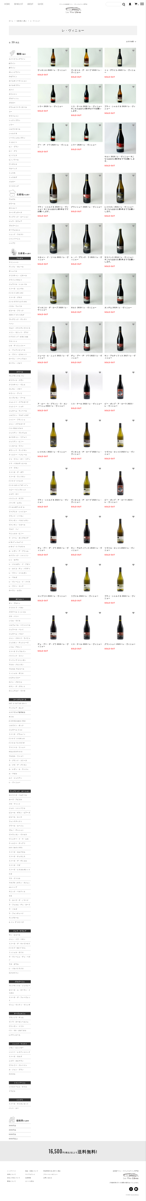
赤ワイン (12, 68)
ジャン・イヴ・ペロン (17, 939)
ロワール (12, 204)
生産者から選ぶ (22, 21)
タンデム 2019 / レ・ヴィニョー (118, 307)
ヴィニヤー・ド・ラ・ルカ (19, 839)
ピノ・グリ (13, 151)
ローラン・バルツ (15, 363)
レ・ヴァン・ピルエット (18, 354)
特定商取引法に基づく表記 (52, 1171)
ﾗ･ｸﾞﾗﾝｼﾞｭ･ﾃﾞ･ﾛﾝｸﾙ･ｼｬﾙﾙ (18, 337)
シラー (11, 125)
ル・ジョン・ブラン (16, 1069)
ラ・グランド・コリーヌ (18, 760)
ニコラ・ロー (14, 494)
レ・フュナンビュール (17, 350)
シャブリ (12, 243)
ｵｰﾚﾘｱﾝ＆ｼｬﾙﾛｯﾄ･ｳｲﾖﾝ (17, 721)
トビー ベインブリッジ (17, 490)
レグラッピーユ (14, 1035)
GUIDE (40, 4)
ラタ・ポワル (14, 964)
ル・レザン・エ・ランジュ (19, 769)
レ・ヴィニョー (35, 21)
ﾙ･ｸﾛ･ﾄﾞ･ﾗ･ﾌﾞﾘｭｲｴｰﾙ (17, 547)
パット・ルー (14, 1108)
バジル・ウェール (15, 306)
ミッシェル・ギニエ (16, 673)
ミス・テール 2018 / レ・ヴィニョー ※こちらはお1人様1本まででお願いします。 (86, 108)
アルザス (12, 199)
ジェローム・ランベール (18, 411)
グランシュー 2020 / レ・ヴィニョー (86, 207)
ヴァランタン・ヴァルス (18, 834)
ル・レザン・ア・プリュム (19, 551)
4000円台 (12, 1130)
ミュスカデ (13, 177)
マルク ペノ (14, 529)
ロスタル (12, 1074)
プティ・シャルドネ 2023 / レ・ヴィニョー (53, 501)
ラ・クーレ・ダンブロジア (19, 538)
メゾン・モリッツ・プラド (19, 332)
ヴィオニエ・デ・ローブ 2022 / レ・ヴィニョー (86, 453)
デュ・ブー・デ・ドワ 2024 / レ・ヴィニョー (53, 645)
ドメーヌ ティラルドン (17, 651)
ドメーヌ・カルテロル (17, 852)
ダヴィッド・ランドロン (18, 450)
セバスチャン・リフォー (18, 437)
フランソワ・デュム (16, 1017)
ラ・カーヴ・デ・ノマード (19, 900)
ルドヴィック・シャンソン (19, 555)
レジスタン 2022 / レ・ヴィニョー (52, 452)
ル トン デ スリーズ (16, 922)
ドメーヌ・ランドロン (17, 476)
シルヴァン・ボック (16, 725)
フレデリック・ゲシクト (18, 319)
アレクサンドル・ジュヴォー (19, 985)
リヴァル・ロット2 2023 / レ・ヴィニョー (120, 453)
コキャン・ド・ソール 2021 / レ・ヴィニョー (53, 258)
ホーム (11, 21)
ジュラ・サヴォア (15, 221)
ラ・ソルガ (13, 909)
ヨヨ (10, 896)
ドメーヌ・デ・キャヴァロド (19, 943)
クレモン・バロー (15, 389)
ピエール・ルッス (15, 817)
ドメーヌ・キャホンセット (19, 1104)
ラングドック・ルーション (19, 217)
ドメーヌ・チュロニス (17, 856)
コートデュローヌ (15, 212)
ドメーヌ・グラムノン (17, 734)
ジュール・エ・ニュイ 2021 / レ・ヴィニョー (53, 357)
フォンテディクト (15, 821)
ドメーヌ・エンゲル (16, 288)
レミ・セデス (14, 560)
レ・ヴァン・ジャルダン (18, 573)
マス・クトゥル (14, 878)
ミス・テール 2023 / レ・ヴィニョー (86, 644)
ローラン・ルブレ (15, 590)
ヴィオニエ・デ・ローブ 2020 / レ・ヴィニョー (53, 309)
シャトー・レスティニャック (19, 1052)
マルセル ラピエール (16, 669)
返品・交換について (31, 1171)
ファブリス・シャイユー (18, 511)
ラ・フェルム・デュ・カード (19, 904)
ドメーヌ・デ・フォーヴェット (19, 998)
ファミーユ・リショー (17, 747)
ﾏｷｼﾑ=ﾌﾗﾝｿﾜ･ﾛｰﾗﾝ (15, 752)
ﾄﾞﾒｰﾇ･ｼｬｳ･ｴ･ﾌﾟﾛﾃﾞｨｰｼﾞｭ (18, 485)
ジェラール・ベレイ (16, 629)
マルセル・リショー (16, 756)
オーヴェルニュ (14, 230)
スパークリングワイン (17, 59)
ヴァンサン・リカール (17, 525)
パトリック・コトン (16, 656)
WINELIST (18, 4)
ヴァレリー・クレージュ (18, 1065)
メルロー (12, 182)
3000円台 (12, 1125)
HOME (7, 4)
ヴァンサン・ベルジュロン (19, 520)
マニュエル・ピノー (16, 533)
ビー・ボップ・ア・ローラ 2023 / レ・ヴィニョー (119, 405)
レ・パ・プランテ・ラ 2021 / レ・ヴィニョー (86, 258)
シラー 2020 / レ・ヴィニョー (83, 145)
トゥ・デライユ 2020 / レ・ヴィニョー (120, 71)
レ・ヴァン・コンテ (16, 586)
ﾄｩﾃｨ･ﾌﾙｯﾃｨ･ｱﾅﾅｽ (15, 848)
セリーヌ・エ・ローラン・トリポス (19, 991)
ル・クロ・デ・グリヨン (18, 765)
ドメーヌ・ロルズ (15, 1056)
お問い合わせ (47, 1178)
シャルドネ (13, 133)
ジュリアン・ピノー (16, 441)
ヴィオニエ (13, 164)
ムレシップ (13, 887)
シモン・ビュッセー (16, 1048)
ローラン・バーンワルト (18, 359)
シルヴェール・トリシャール (19, 625)
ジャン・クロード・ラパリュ (19, 638)
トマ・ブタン (14, 468)
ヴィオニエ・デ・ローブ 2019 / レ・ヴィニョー (86, 71)
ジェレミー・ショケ (16, 406)
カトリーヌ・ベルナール (18, 795)
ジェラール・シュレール (18, 284)
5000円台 (12, 1134)
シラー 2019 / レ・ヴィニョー (50, 106)
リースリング (14, 186)
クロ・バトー (14, 616)
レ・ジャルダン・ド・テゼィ (19, 564)
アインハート (14, 262)
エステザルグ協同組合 (17, 712)
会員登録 (28, 1178)
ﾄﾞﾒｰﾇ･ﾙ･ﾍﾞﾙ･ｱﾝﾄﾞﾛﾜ (17, 743)
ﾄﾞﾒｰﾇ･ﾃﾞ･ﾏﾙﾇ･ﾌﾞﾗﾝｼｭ (17, 948)
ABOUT (30, 4)
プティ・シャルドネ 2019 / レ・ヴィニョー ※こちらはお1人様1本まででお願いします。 (53, 209)
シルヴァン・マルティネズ (19, 415)
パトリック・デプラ (16, 498)
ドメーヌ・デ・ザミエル (18, 861)
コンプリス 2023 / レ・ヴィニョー (52, 596)
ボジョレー (13, 208)
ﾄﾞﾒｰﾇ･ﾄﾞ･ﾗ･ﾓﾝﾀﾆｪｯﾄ (17, 738)
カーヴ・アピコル (15, 799)
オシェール (13, 271)
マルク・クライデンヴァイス (19, 328)
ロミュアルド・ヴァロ (17, 691)
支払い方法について (13, 1178)
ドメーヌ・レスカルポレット (19, 869)
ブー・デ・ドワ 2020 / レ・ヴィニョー (53, 146)
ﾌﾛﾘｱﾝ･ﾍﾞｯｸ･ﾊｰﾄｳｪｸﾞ (17, 315)
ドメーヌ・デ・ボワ (16, 472)
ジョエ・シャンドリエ (17, 808)
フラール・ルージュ (16, 826)
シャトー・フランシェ (17, 419)
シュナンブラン (14, 120)
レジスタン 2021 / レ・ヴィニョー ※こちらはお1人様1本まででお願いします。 (120, 209)
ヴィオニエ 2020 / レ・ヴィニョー (52, 70)
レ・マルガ (13, 577)
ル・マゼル (13, 773)
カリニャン (13, 94)
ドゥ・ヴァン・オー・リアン (19, 459)
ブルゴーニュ (14, 225)
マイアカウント (30, 1174)
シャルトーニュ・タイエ (18, 1087)
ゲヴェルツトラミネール (18, 107)
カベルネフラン (14, 85)
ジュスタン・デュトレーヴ (19, 642)
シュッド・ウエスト (16, 234)
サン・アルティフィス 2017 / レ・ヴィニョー (120, 357)
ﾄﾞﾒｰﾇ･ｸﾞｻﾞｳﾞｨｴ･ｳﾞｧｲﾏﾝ (18, 302)
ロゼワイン (13, 76)
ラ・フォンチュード (16, 913)
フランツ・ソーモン (16, 516)
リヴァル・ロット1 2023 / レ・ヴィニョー (120, 549)
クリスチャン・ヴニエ (17, 384)
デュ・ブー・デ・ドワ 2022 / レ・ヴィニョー (86, 357)
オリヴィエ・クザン (16, 380)
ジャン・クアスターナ (17, 424)
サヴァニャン (14, 116)
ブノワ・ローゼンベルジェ (19, 1022)
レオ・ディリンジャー (17, 345)
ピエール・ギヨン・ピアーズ (19, 812)
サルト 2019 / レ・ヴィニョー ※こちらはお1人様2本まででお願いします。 (120, 159)
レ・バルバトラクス (16, 968)
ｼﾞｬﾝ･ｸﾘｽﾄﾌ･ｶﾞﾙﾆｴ (16, 428)
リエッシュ (13, 341)
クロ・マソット (14, 804)
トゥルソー (13, 142)
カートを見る (29, 1181)
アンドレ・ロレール (16, 267)
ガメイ (11, 90)
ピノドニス (13, 155)
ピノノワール (14, 160)
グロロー (12, 103)
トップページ (11, 1171)
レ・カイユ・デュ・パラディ (19, 568)
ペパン (11, 324)
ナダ (10, 874)
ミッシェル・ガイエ (16, 952)
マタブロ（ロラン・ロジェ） (19, 883)
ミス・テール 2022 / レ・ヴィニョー (86, 404)
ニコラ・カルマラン (16, 1061)
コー (10, 111)
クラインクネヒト (15, 280)
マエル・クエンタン (16, 664)
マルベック (13, 168)
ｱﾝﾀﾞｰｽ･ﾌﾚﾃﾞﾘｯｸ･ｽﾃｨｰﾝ (18, 703)
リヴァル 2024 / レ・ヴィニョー (84, 596)
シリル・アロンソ (15, 647)
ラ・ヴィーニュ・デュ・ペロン (19, 958)
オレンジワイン (14, 72)
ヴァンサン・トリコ (16, 1026)
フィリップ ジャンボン (17, 660)
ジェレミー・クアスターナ (19, 402)
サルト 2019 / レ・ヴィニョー (83, 307)
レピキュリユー (14, 678)
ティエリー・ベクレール (18, 455)
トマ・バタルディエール (18, 463)
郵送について (11, 1181)
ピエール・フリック (16, 310)
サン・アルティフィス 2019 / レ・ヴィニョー (86, 549)
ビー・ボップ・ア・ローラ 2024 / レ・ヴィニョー (119, 501)
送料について (11, 1174)
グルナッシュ (14, 98)
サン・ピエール (14, 935)
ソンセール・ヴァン (16, 446)
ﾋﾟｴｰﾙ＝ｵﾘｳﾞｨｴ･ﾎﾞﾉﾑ (16, 507)
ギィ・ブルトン (14, 603)
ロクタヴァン (14, 973)
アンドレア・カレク (16, 708)
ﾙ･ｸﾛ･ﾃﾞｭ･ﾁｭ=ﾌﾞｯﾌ (16, 542)
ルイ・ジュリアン (15, 778)
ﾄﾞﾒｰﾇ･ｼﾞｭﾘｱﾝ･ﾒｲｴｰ (16, 293)
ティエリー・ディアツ (17, 843)
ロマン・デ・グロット (17, 686)
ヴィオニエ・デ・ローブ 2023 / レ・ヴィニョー (86, 501)
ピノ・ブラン (14, 146)
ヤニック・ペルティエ (17, 891)
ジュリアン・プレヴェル (18, 433)
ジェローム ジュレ (16, 730)
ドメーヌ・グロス (15, 297)
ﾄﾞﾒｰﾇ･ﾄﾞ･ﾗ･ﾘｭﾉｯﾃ (16, 481)
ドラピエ (12, 1091)
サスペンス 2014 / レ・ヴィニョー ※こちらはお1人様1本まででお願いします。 (120, 259)
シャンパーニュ (14, 239)
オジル (11, 717)
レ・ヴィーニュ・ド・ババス (19, 582)
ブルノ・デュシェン (16, 830)
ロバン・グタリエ (15, 682)
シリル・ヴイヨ (14, 621)
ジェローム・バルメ (16, 634)
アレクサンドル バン (16, 376)
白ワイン (12, 63)
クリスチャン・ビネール (18, 275)
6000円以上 (13, 1139)
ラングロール (14, 918)
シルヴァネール (14, 129)
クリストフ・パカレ (16, 607)
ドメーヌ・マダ (14, 865)
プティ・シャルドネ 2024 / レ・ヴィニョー (120, 597)
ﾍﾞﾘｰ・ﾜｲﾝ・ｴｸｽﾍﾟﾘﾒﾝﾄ (17, 1030)
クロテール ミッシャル (17, 612)
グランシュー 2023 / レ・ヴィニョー (120, 644)
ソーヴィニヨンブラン (17, 138)
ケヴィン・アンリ (15, 393)
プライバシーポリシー (50, 1174)
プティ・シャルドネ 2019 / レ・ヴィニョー (120, 107)
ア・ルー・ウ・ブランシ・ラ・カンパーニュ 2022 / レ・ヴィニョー (52, 405)
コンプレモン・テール (17, 398)
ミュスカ (12, 173)
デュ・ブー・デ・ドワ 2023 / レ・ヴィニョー (53, 549)
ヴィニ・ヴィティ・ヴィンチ (19, 1005)
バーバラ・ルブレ (15, 503)
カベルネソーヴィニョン (18, 81)
